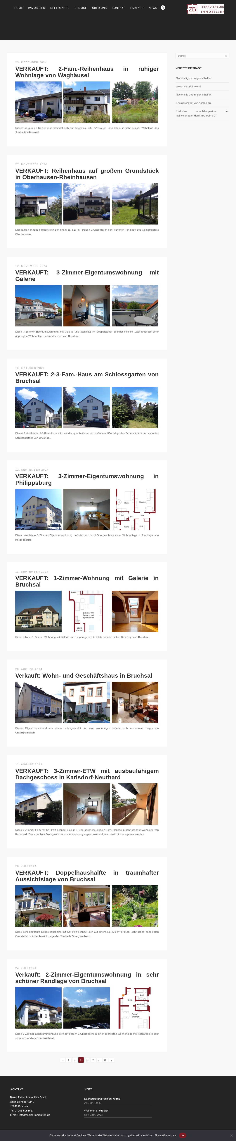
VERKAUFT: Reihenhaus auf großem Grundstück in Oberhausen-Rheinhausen (87, 173)
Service (81, 7)
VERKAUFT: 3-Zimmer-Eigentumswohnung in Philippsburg (87, 479)
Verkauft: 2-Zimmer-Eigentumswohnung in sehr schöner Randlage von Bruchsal (87, 977)
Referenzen (60, 7)
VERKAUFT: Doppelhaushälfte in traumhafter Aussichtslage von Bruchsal (87, 875)
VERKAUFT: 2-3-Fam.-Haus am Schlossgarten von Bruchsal (87, 377)
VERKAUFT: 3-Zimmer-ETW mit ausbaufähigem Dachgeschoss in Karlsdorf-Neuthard (87, 774)
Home (18, 7)
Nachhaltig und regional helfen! (194, 78)
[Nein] (231, 1135)
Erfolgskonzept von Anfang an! (193, 102)
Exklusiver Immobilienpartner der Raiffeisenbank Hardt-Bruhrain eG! (202, 113)
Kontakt (118, 7)
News (153, 7)
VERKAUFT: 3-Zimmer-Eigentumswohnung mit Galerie (87, 275)
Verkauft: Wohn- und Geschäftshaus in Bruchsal (83, 675)
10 (105, 1060)
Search (163, 7)
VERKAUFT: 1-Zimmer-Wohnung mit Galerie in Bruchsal (87, 581)
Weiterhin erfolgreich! (188, 86)
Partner (137, 7)
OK (182, 1135)
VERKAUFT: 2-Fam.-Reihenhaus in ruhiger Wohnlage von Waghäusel (87, 72)
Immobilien (36, 7)
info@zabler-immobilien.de (34, 1114)
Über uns (99, 7)
